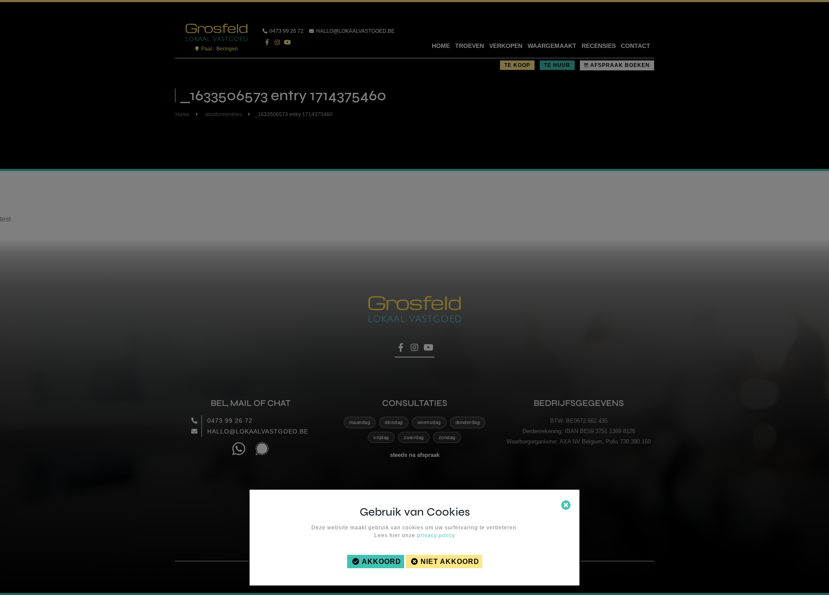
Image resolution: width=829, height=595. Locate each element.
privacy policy (436, 535)
